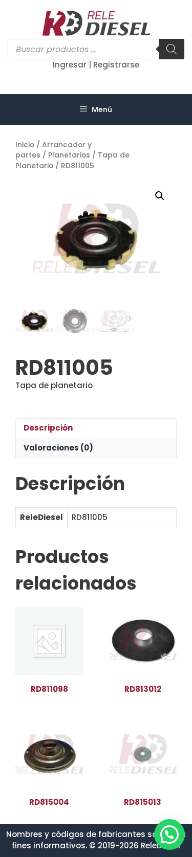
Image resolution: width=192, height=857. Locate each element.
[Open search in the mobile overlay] (96, 49)
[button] (160, 196)
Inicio (24, 145)
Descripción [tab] (48, 427)
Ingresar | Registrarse (96, 64)
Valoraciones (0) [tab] (58, 447)
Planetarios (69, 155)
